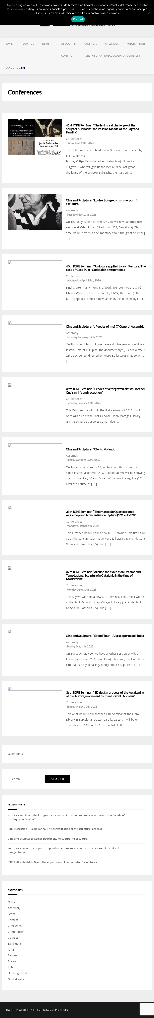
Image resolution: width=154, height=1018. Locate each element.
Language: (13, 67)
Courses (13, 937)
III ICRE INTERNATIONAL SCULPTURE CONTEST (111, 55)
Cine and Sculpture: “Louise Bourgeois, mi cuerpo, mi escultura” (101, 201)
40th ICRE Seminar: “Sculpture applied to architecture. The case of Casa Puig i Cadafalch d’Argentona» (106, 267)
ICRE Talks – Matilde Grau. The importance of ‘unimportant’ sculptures (52, 862)
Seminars (14, 955)
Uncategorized (17, 973)
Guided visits (16, 979)
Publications (136, 43)
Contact (67, 55)
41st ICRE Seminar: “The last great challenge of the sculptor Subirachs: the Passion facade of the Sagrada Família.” (102, 128)
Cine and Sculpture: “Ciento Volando (90, 449)
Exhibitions (15, 943)
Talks (11, 967)
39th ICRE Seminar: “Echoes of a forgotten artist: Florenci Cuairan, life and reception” (105, 390)
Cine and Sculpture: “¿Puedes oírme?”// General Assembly (105, 326)
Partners (90, 43)
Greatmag (49, 1010)
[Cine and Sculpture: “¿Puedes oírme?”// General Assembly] (35, 338)
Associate (68, 43)
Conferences (74, 139)
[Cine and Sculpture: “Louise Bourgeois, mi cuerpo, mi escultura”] (35, 212)
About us (27, 43)
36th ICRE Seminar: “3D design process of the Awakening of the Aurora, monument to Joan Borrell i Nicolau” (105, 694)
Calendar (112, 43)
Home (9, 43)
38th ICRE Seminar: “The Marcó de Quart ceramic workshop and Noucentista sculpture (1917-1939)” (101, 513)
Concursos (15, 926)
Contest (13, 920)
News (46, 43)
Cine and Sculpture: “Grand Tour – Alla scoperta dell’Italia (105, 635)
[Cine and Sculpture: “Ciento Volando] (35, 461)
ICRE (11, 949)
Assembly (72, 210)
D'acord (78, 19)
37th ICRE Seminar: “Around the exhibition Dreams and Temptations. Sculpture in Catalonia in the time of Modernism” (103, 575)
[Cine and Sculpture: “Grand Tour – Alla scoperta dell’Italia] (35, 647)
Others (12, 902)
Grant (11, 914)
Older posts (15, 754)
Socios (12, 961)
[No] (149, 13)
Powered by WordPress (18, 1010)
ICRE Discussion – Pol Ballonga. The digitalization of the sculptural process (55, 829)
